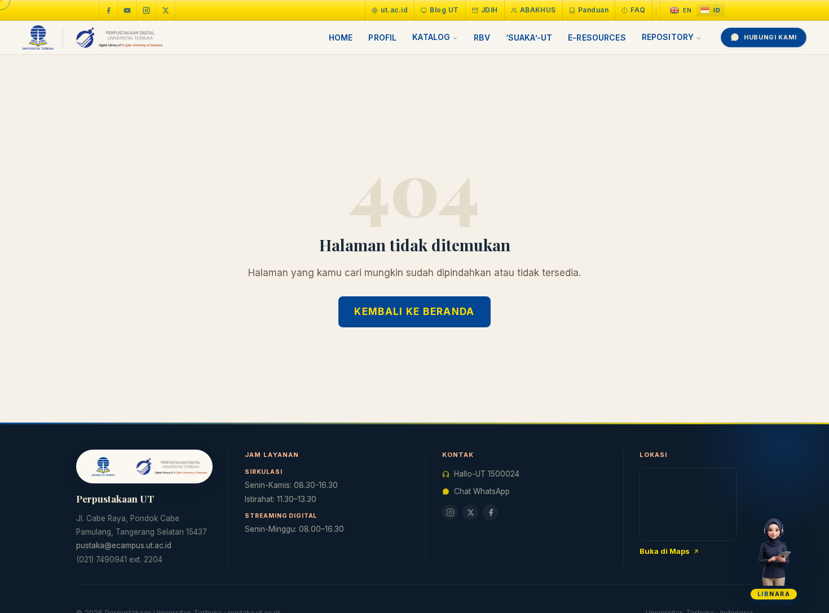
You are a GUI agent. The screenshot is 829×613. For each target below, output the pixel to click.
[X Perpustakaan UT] (470, 512)
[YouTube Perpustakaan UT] (127, 10)
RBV (482, 37)
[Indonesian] (710, 10)
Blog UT (444, 10)
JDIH (489, 10)
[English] (681, 10)
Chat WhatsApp (482, 491)
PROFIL (382, 37)
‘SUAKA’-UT (529, 37)
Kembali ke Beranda (414, 311)
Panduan (593, 10)
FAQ (637, 10)
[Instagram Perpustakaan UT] (146, 10)
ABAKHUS (538, 10)
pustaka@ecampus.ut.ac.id (123, 545)
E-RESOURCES (597, 37)
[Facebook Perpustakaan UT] (108, 10)
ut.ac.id (394, 10)
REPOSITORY (668, 37)
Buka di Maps (665, 551)
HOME (341, 37)
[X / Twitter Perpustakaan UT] (165, 10)
